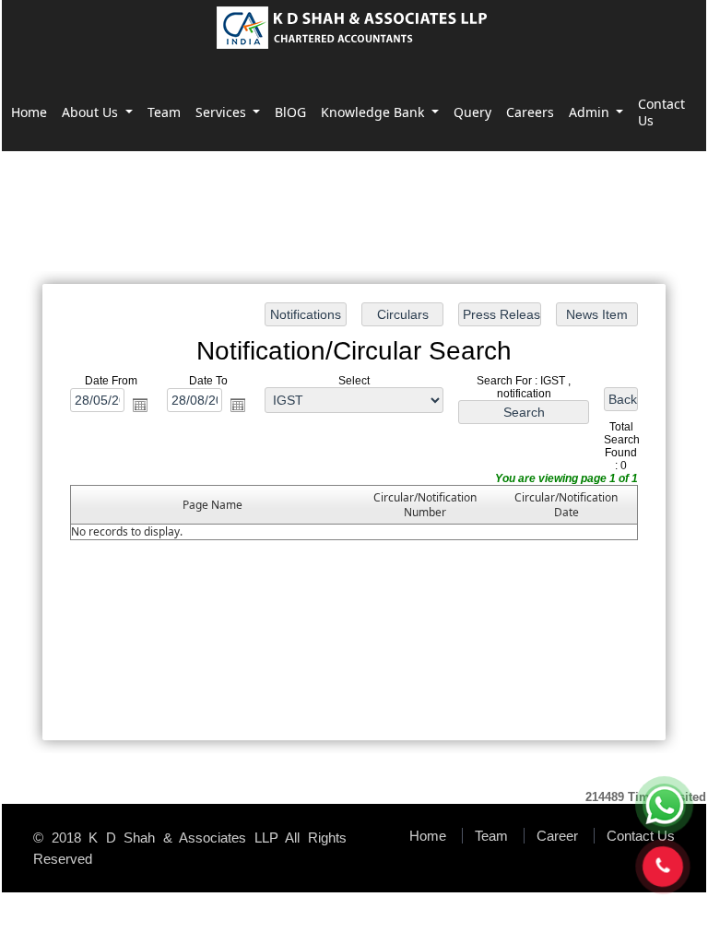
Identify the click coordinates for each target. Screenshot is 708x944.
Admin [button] (591, 112)
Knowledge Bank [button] (374, 112)
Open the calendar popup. (140, 405)
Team (164, 112)
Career (557, 836)
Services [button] (222, 112)
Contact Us (661, 112)
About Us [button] (92, 112)
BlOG (290, 112)
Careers (530, 112)
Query (472, 112)
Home (29, 112)
